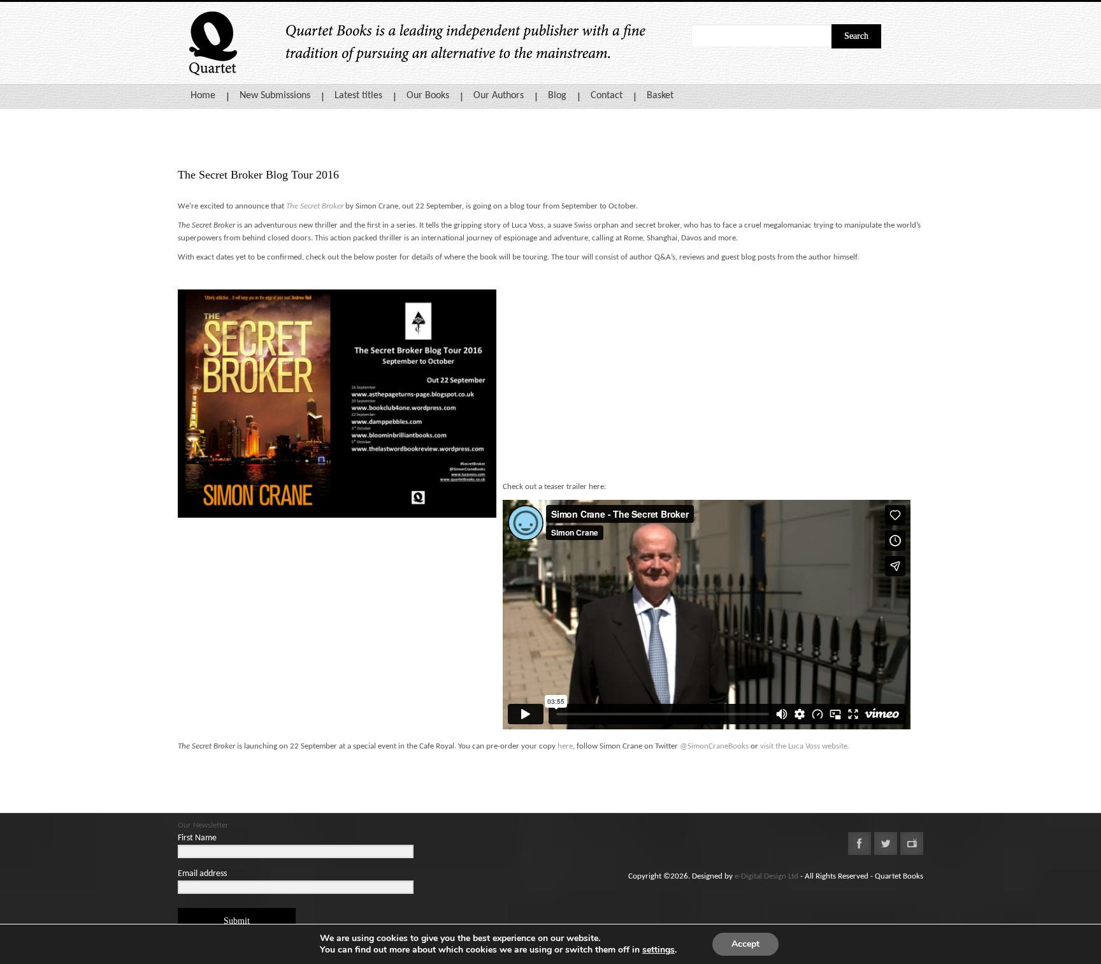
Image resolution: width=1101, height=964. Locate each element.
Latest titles (358, 96)
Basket (660, 96)
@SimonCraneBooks (714, 746)
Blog (557, 96)
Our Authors (498, 96)
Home (203, 96)
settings (658, 950)
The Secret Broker (314, 206)
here (565, 746)
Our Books (428, 96)
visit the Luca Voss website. (804, 746)
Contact (606, 96)
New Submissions (275, 96)
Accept (745, 944)
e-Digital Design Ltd (766, 876)
